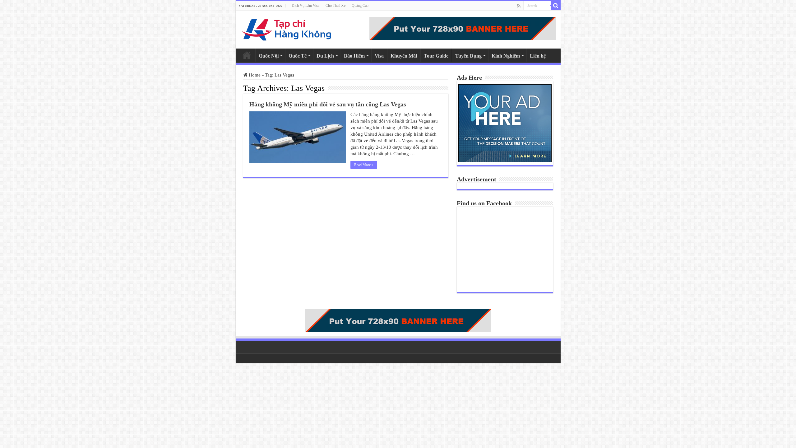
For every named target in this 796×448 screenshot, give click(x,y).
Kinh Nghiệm (506, 55)
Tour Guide (436, 55)
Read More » (363, 165)
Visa (379, 55)
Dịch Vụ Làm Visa (305, 5)
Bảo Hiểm (354, 55)
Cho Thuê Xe (335, 5)
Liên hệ (538, 55)
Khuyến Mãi (404, 55)
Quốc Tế (298, 55)
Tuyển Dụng (468, 55)
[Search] (556, 5)
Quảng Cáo (360, 5)
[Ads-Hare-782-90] (462, 27)
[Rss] (518, 6)
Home (247, 55)
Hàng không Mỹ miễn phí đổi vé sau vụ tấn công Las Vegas (327, 104)
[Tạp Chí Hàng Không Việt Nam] (287, 28)
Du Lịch (325, 55)
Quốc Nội (269, 55)
